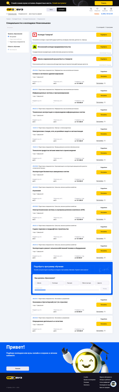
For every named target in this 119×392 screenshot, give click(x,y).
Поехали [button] (17, 368)
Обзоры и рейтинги (105, 379)
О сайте (86, 377)
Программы (99, 83)
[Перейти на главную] (14, 9)
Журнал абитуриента (106, 377)
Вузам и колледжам (89, 379)
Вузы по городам (105, 387)
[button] (103, 35)
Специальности (22, 14)
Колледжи (61, 9)
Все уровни (15, 37)
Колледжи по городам (106, 385)
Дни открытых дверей (35, 14)
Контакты (86, 385)
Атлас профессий (105, 382)
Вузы (51, 9)
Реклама (109, 40)
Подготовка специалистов (18, 42)
